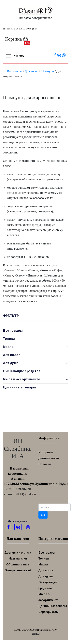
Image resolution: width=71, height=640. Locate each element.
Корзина (14, 39)
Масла (43, 564)
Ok (43, 514)
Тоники (9, 338)
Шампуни (47, 71)
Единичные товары (19, 387)
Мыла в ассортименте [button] (21, 379)
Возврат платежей (18, 570)
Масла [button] (8, 347)
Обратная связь (17, 564)
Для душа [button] (11, 363)
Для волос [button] (11, 355)
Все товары (14, 71)
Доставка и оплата (18, 552)
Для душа (45, 576)
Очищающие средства (22, 371)
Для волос (31, 71)
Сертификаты (48, 612)
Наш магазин (18, 558)
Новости (44, 464)
